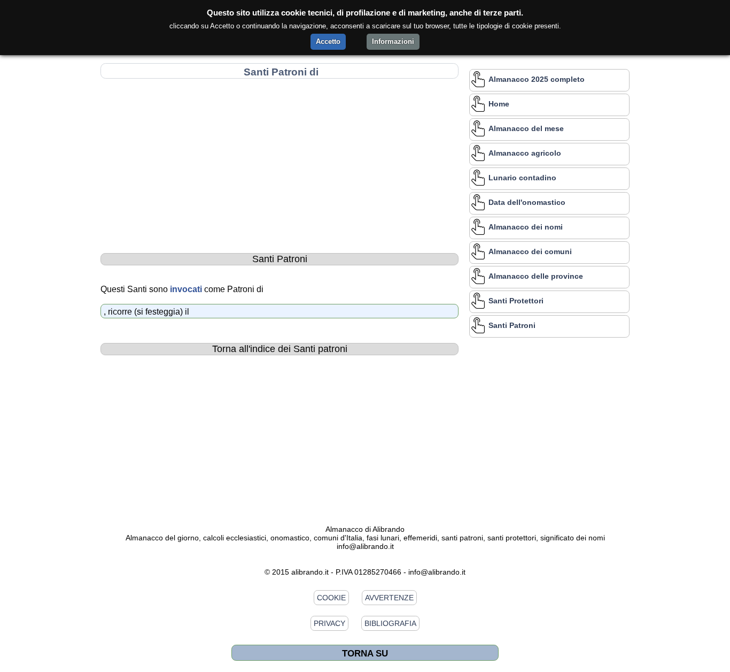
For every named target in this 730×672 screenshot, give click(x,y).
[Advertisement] (279, 159)
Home (498, 104)
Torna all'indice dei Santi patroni (279, 348)
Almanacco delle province (535, 276)
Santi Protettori (515, 300)
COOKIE (331, 597)
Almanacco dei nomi (525, 227)
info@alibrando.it (365, 546)
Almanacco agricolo (524, 153)
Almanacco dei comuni (530, 251)
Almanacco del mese (526, 128)
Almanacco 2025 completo (536, 79)
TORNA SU (365, 653)
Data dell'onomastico (526, 202)
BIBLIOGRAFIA (390, 623)
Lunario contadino (522, 177)
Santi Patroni (511, 325)
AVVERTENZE (389, 597)
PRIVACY (329, 623)
